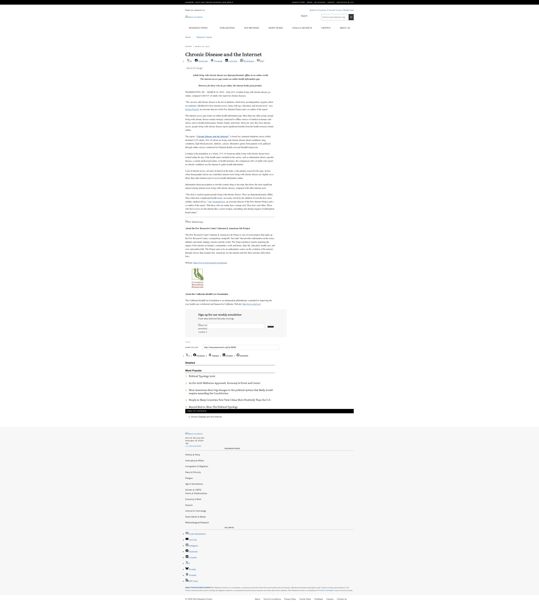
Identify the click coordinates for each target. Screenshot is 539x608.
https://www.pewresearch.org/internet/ (210, 262)
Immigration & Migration (196, 466)
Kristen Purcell (191, 109)
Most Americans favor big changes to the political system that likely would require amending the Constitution (231, 391)
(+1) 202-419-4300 (193, 446)
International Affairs (194, 460)
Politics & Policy (192, 454)
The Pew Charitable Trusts (328, 590)
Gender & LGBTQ (193, 489)
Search (304, 15)
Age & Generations (194, 483)
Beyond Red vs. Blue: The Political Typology (213, 407)
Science (189, 505)
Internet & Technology (195, 510)
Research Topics (198, 27)
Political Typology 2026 (202, 376)
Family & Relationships (196, 493)
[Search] (351, 17)
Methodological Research (197, 522)
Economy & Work (193, 499)
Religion (189, 478)
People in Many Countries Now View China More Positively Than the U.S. (230, 400)
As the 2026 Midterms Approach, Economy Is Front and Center (224, 383)
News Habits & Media (195, 516)
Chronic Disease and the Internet (206, 416)
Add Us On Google (194, 68)
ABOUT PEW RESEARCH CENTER (198, 587)
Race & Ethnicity (193, 472)
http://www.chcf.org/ (251, 303)
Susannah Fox (219, 201)
